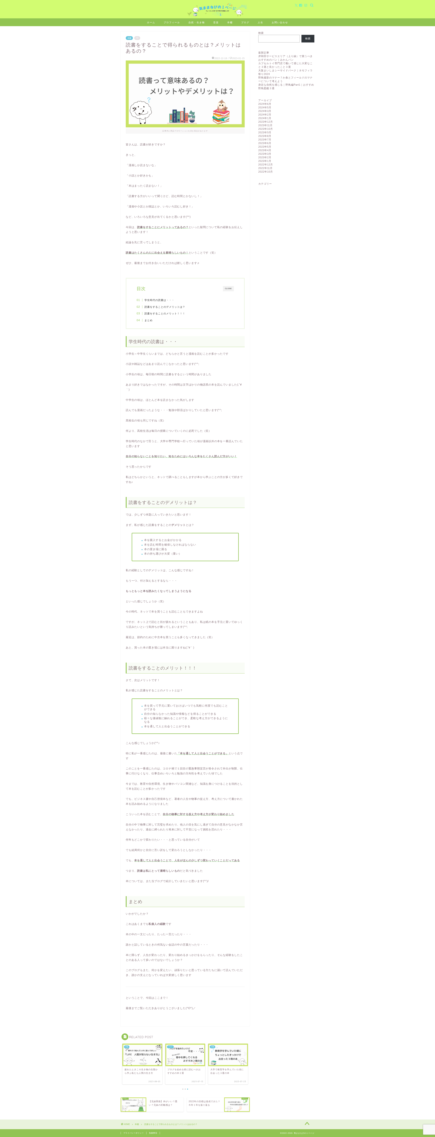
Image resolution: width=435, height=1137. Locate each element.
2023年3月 (264, 153)
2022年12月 (265, 164)
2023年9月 (264, 132)
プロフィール (172, 22)
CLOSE (228, 288)
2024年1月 (264, 118)
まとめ (148, 320)
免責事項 (153, 1133)
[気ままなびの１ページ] (217, 15)
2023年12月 (265, 121)
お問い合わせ (280, 22)
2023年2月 (264, 157)
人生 (260, 22)
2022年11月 (265, 168)
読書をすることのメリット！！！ (164, 313)
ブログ (245, 22)
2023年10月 (265, 128)
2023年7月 (264, 139)
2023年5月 (264, 146)
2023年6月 (264, 143)
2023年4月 (264, 150)
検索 (261, 32)
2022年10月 (265, 171)
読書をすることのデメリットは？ (164, 306)
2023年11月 (265, 125)
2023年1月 (264, 160)
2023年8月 (264, 136)
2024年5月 (264, 107)
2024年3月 (264, 111)
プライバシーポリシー (133, 1133)
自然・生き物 (196, 22)
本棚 (230, 22)
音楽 (216, 22)
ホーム (151, 22)
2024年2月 (264, 114)
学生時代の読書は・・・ (159, 300)
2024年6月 (264, 103)
